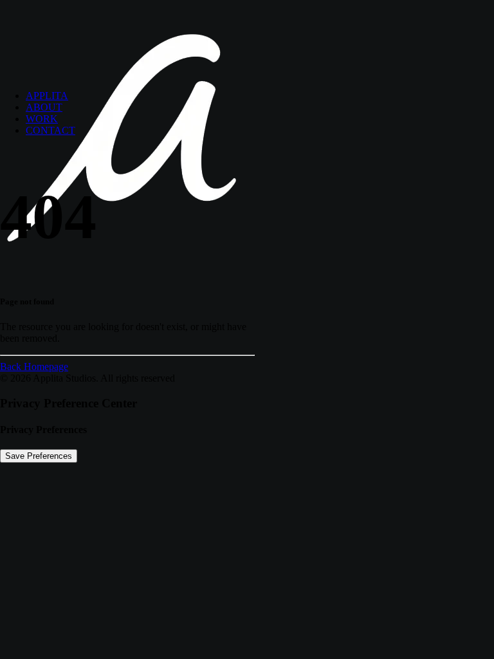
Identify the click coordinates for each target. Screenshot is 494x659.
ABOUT (44, 107)
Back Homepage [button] (34, 366)
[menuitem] (260, 96)
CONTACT (50, 130)
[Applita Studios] (247, 39)
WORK (42, 118)
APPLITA (47, 95)
